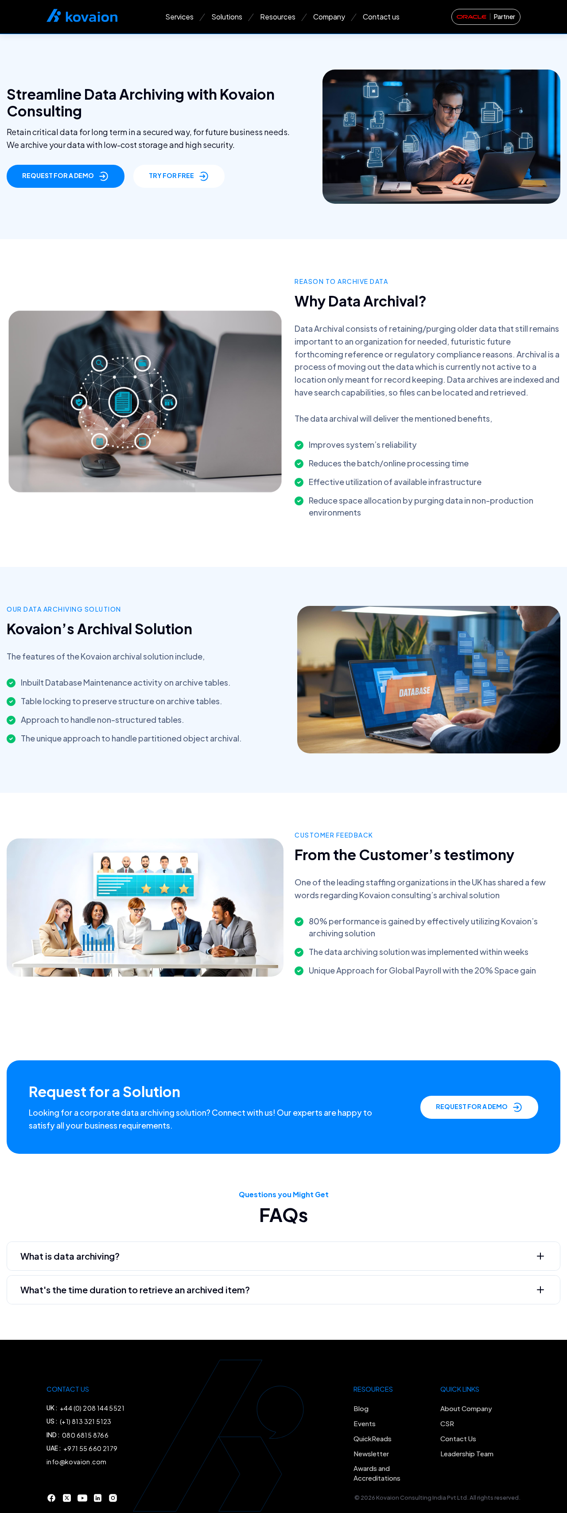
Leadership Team (466, 1453)
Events (364, 1423)
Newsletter (371, 1453)
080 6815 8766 (85, 1435)
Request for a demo (58, 175)
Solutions (226, 16)
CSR (447, 1423)
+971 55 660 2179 (90, 1448)
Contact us (381, 16)
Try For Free (171, 175)
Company (329, 16)
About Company (466, 1408)
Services (179, 16)
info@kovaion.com (76, 1462)
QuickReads (372, 1438)
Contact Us (458, 1438)
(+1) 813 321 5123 (86, 1421)
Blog (361, 1408)
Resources (277, 16)
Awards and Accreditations (376, 1473)
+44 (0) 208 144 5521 (92, 1408)
